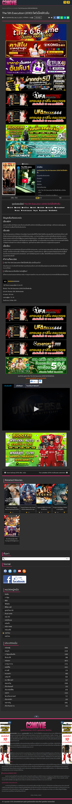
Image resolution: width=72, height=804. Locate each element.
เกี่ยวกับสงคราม (10, 706)
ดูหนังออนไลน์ (43, 210)
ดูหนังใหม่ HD (9, 610)
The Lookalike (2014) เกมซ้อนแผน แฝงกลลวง (52, 472)
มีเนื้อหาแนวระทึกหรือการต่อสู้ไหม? (48, 195)
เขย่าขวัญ (8, 702)
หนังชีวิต (7, 667)
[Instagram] (15, 571)
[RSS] (24, 571)
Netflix (7, 594)
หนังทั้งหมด (9, 8)
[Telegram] (64, 17)
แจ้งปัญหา (19, 386)
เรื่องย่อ (39, 181)
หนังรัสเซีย (41, 207)
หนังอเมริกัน (50, 207)
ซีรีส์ (6, 600)
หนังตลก (7, 660)
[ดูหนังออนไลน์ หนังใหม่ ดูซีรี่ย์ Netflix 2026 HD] (9, 4)
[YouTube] (19, 571)
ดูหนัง (36, 210)
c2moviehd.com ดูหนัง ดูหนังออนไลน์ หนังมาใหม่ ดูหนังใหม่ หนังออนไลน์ (34, 801)
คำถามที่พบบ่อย (41, 187)
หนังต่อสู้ (15, 8)
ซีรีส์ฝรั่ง (7, 604)
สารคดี (7, 670)
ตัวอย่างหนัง (8, 613)
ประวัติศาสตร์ (9, 680)
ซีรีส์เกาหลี (8, 607)
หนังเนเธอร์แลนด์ (60, 207)
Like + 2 (35, 381)
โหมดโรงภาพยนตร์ (32, 386)
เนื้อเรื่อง (39, 184)
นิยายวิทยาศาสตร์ (10, 696)
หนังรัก (7, 693)
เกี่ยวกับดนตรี (9, 686)
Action (18, 210)
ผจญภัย (7, 651)
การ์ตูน (7, 597)
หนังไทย (7, 636)
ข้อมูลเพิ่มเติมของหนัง (43, 175)
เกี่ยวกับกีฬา (8, 699)
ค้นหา (67, 558)
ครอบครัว (8, 673)
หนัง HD (11, 207)
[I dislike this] (40, 381)
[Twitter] (10, 571)
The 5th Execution (27, 210)
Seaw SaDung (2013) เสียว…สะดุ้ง (16, 472)
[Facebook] (5, 571)
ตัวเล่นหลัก (8, 386)
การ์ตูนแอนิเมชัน (10, 654)
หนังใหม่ (7, 633)
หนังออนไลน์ (8, 764)
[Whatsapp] (61, 17)
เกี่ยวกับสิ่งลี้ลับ (9, 689)
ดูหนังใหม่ (49, 778)
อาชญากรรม (9, 664)
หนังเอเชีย (8, 629)
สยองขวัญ (8, 683)
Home (3, 8)
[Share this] (54, 17)
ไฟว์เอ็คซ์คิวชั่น (53, 210)
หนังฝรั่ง (34, 207)
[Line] (68, 17)
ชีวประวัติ (8, 657)
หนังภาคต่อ (8, 626)
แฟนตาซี (7, 677)
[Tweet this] (58, 17)
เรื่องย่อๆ (39, 178)
